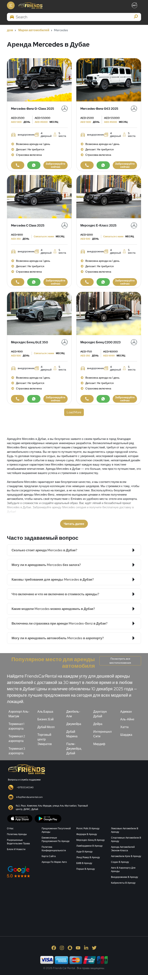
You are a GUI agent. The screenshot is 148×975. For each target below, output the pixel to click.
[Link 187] (39, 313)
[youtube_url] (78, 947)
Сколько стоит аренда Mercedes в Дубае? (44, 550)
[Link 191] (33, 399)
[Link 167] (103, 165)
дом (10, 30)
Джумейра (73, 724)
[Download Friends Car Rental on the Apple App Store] (20, 818)
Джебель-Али (73, 714)
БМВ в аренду (84, 863)
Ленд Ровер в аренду (88, 857)
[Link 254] (36, 906)
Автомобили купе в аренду (126, 856)
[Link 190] (17, 399)
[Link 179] (108, 196)
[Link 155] (39, 79)
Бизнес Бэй (45, 719)
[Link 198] (87, 399)
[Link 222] (26, 769)
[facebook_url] (54, 947)
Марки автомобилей (33, 30)
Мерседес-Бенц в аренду (90, 840)
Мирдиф (99, 744)
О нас (10, 828)
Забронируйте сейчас (55, 165)
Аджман (126, 712)
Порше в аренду (85, 869)
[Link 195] (108, 313)
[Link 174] (17, 282)
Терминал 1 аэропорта (16, 726)
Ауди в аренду (84, 851)
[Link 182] (87, 282)
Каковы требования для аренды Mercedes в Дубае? (53, 579)
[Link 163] (108, 79)
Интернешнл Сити (102, 734)
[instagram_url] (62, 947)
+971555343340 (25, 787)
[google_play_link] (48, 818)
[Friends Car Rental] (30, 5)
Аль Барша (45, 712)
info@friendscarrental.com (29, 797)
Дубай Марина (71, 734)
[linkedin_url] (86, 947)
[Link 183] (103, 282)
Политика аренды (17, 834)
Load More (74, 412)
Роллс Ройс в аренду (87, 828)
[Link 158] (17, 165)
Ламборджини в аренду (89, 845)
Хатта (124, 727)
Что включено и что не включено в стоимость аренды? (55, 594)
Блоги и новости (16, 849)
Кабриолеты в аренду (123, 882)
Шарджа (126, 735)
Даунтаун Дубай (100, 714)
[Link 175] (33, 282)
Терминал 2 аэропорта (16, 738)
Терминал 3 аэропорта (16, 751)
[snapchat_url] (70, 947)
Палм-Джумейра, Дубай (74, 748)
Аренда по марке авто (54, 862)
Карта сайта (49, 856)
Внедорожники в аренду (124, 877)
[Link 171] (39, 196)
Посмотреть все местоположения (120, 660)
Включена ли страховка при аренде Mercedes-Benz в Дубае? (60, 623)
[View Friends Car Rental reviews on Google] (39, 871)
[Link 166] (87, 165)
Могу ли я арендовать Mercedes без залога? (46, 565)
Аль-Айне (127, 719)
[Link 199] (103, 399)
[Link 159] (33, 165)
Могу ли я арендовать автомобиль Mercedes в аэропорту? (58, 638)
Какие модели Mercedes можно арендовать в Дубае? (53, 609)
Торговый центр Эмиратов (44, 739)
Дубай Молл (46, 727)
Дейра (97, 724)
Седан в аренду (120, 862)
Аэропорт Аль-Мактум (18, 714)
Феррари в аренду (86, 834)
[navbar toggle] (11, 5)
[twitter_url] (94, 947)
